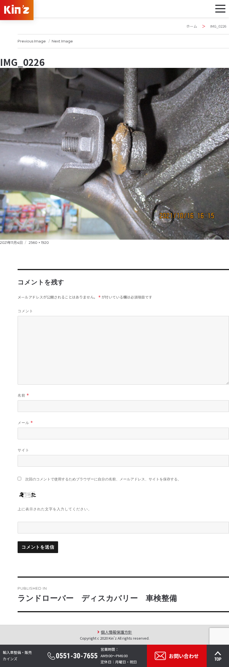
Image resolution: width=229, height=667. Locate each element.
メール (25, 422)
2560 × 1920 (39, 242)
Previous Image (32, 41)
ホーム (191, 26)
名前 (23, 395)
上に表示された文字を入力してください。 (55, 509)
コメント (25, 311)
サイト (23, 450)
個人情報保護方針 (116, 632)
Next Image (62, 41)
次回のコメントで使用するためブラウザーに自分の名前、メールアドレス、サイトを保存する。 (103, 479)
